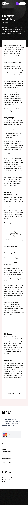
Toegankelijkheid (6, 479)
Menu (22, 4)
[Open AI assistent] (17, 3)
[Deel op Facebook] (16, 393)
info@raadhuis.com (7, 458)
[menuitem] (14, 475)
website (6, 162)
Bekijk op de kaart (6, 462)
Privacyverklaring (6, 475)
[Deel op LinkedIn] (19, 393)
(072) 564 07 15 (6, 456)
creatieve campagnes (18, 201)
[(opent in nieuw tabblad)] (2, 472)
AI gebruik (4, 481)
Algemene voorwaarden (7, 477)
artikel (15, 262)
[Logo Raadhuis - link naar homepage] (5, 3)
